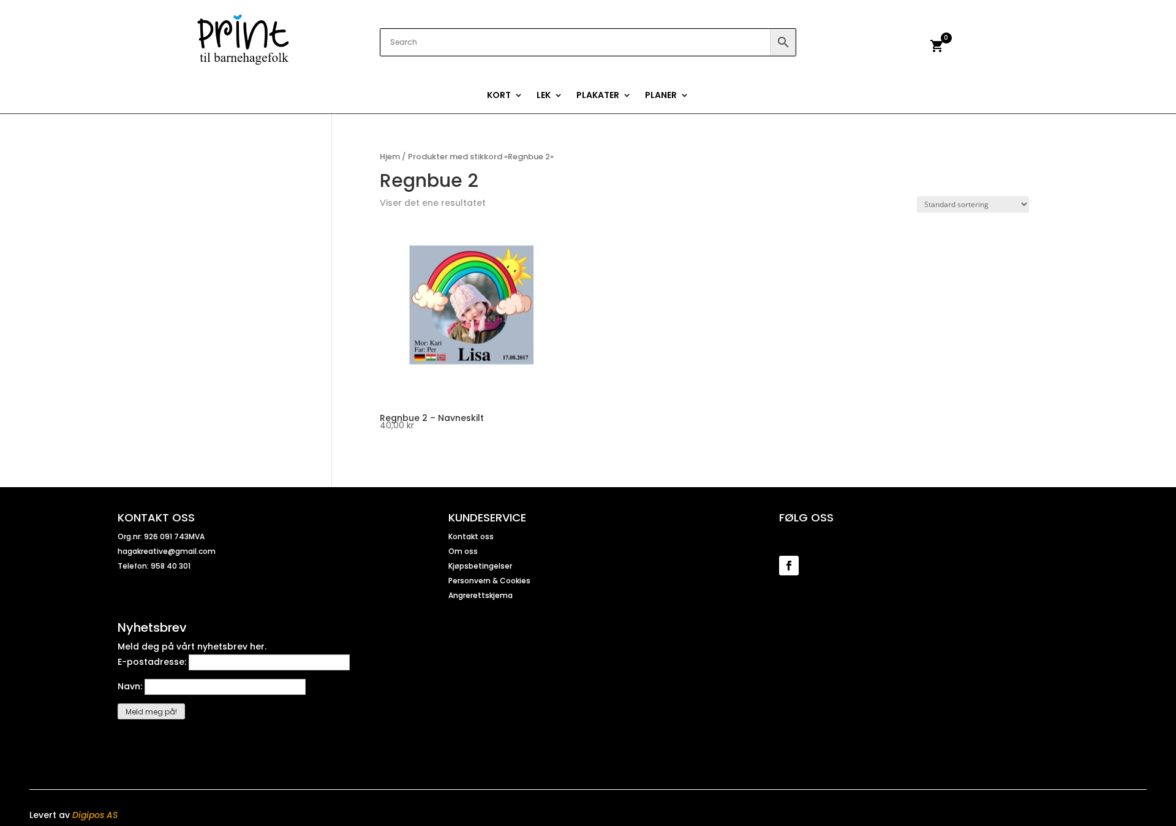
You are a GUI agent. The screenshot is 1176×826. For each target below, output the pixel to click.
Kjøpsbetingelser (480, 566)
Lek (544, 96)
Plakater (597, 96)
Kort (499, 96)
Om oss (463, 551)
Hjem (390, 156)
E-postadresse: (153, 662)
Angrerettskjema (480, 595)
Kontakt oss (471, 536)
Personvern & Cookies (489, 580)
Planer (661, 96)
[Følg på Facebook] (789, 565)
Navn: (131, 686)
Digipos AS (95, 815)
